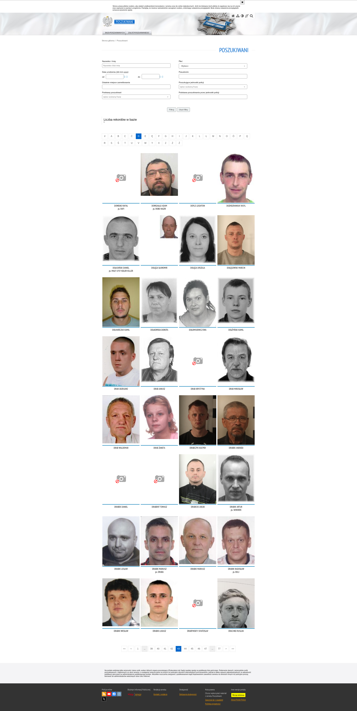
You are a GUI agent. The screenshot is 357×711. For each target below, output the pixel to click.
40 (158, 649)
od (103, 77)
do (139, 77)
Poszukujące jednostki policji (191, 82)
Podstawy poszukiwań (111, 92)
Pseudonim (184, 72)
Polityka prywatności (212, 703)
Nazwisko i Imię (109, 61)
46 (199, 649)
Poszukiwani (122, 40)
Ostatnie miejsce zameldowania (116, 82)
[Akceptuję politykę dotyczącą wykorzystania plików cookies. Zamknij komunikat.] (242, 2)
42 (171, 649)
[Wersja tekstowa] (242, 16)
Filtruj (171, 110)
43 (178, 649)
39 (151, 649)
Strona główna (108, 40)
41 (165, 649)
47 (205, 649)
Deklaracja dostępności (188, 694)
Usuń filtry (183, 110)
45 (192, 649)
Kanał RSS (104, 694)
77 (219, 649)
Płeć (181, 61)
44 (185, 649)
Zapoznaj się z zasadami (214, 699)
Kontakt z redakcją (160, 694)
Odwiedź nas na (109, 694)
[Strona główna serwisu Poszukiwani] (233, 16)
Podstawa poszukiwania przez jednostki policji (199, 92)
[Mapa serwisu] (237, 16)
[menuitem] (115, 32)
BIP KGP (138, 694)
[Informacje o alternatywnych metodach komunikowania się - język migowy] (247, 16)
